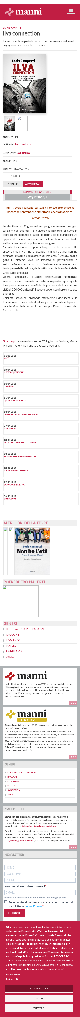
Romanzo (13, 640)
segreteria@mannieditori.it (20, 840)
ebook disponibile (37, 192)
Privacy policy (13, 974)
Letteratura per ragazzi (25, 629)
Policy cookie (12, 979)
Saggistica (23, 152)
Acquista (32, 184)
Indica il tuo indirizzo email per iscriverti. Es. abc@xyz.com (35, 897)
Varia (10, 657)
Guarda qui (9, 341)
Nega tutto (39, 998)
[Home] (23, 11)
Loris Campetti (14, 27)
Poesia (11, 645)
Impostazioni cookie (39, 989)
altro (74, 756)
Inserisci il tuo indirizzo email (24, 886)
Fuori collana (23, 144)
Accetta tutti (39, 1008)
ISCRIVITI (14, 913)
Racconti (13, 634)
